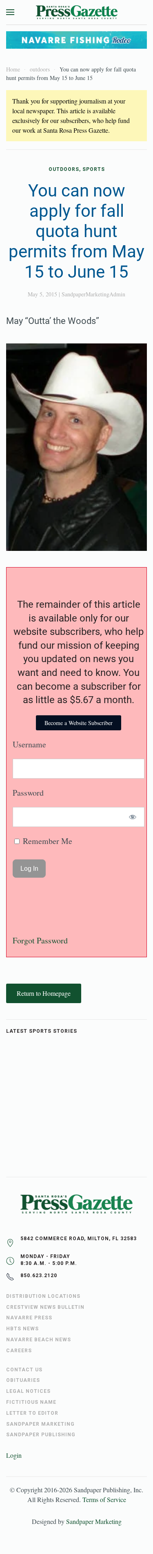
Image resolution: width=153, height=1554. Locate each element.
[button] (10, 12)
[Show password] (132, 817)
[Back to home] (77, 12)
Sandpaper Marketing (94, 1521)
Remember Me (46, 840)
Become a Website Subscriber (78, 723)
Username (29, 744)
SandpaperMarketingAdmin (93, 294)
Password (28, 792)
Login (14, 1455)
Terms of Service (104, 1499)
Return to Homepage (44, 993)
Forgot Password (40, 940)
